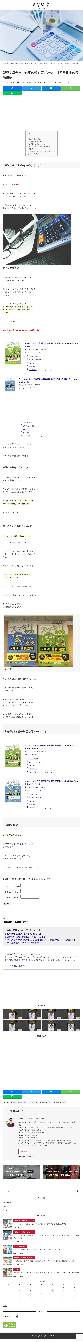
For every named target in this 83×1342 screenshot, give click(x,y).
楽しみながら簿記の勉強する (40, 146)
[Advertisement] (41, 113)
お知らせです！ (34, 154)
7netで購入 (32, 363)
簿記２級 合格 (46, 1103)
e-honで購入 (32, 370)
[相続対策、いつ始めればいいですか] (31, 1014)
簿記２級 (35, 1103)
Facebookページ (8, 1203)
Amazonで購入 (33, 356)
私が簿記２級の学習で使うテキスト (42, 151)
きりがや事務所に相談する (15, 966)
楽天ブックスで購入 (35, 360)
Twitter (22, 1157)
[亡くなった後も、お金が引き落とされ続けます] (12, 1014)
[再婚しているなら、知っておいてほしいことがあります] (51, 1014)
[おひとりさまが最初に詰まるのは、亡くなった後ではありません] (70, 1025)
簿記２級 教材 (60, 1103)
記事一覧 (24, 1151)
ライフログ (50, 82)
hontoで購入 (32, 366)
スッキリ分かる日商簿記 (20, 1103)
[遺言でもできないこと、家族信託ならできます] (12, 1025)
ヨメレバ (50, 370)
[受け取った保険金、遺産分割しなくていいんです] (31, 1025)
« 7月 (5, 1306)
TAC (6, 1103)
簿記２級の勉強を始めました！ (40, 139)
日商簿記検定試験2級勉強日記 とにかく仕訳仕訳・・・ (29, 937)
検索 (76, 1191)
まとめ (30, 149)
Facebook (31, 1157)
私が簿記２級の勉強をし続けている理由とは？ (25, 934)
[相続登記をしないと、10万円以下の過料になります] (70, 1014)
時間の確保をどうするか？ (40, 144)
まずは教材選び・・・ (38, 142)
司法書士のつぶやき (64, 82)
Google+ (6, 1210)
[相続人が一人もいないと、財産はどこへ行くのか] (51, 1025)
